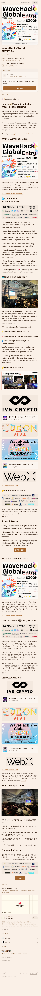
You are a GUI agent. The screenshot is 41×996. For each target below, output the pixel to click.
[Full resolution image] (20, 160)
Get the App (33, 973)
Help (15, 976)
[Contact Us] (26, 973)
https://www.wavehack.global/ (21, 134)
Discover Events (25, 2)
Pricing (10, 976)
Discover (4, 976)
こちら (23, 780)
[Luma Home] (4, 2)
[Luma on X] (23, 973)
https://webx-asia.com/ (10, 486)
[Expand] (20, 926)
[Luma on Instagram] (20, 973)
